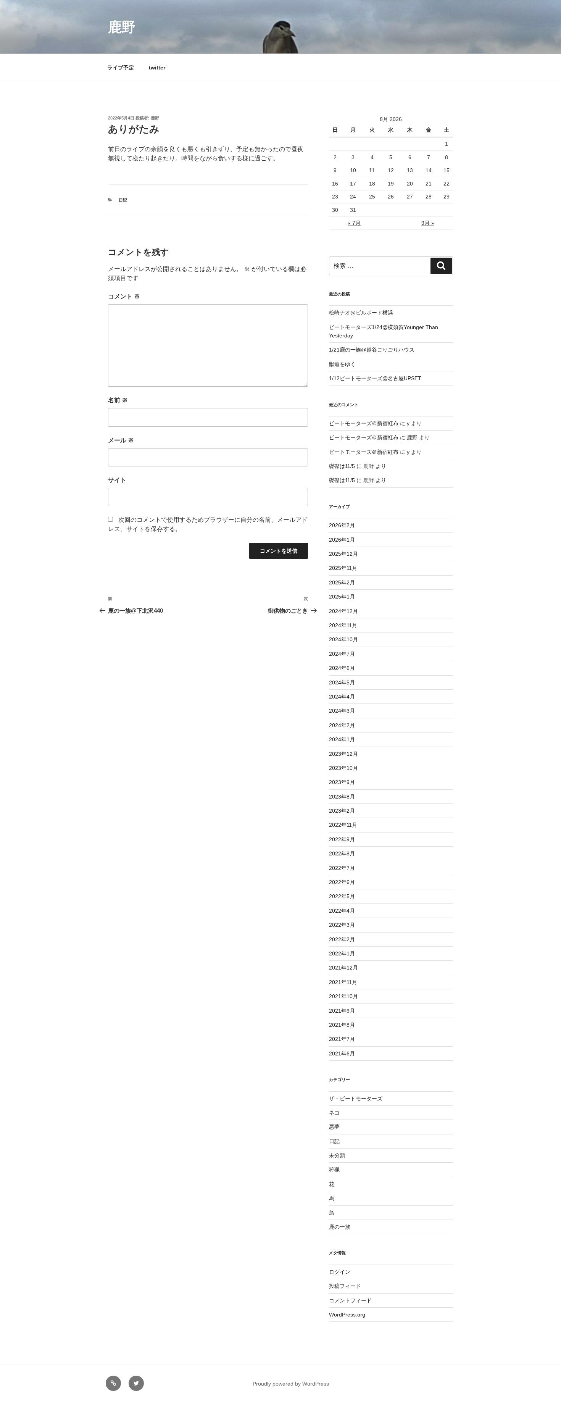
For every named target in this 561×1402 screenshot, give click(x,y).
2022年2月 (342, 939)
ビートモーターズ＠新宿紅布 (363, 423)
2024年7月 (342, 654)
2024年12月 (343, 611)
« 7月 (354, 223)
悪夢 (334, 1127)
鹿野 (121, 27)
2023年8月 (342, 797)
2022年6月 (342, 882)
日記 (123, 200)
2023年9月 (342, 782)
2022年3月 (342, 925)
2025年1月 (342, 597)
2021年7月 (342, 1039)
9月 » (427, 223)
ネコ (334, 1113)
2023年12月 (343, 754)
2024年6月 (342, 668)
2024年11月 (343, 625)
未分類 (337, 1155)
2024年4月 (342, 697)
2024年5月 (342, 682)
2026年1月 (342, 540)
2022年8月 (342, 853)
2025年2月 (342, 582)
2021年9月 (342, 1011)
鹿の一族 (339, 1227)
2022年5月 (342, 896)
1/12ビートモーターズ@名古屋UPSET (375, 378)
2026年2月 (342, 525)
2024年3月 (342, 711)
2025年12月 (343, 554)
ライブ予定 (120, 68)
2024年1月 (342, 739)
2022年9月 (342, 839)
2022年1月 (342, 953)
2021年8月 (342, 1025)
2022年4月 (342, 911)
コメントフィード (350, 1300)
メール (121, 440)
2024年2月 (342, 725)
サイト (117, 480)
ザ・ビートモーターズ (355, 1098)
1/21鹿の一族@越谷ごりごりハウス (371, 350)
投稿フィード (345, 1286)
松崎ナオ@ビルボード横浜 (361, 313)
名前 (118, 400)
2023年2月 (342, 811)
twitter (157, 68)
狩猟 (334, 1169)
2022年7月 (342, 868)
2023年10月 (343, 768)
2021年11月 (343, 982)
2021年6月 (342, 1053)
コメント (124, 296)
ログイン (339, 1272)
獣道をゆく (342, 364)
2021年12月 (343, 968)
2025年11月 (343, 568)
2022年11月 (343, 825)
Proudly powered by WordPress (291, 1384)
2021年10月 (343, 996)
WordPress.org (347, 1315)
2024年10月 (343, 639)
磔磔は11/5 (342, 466)
